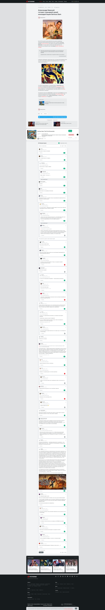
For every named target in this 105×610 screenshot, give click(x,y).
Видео (50, 1)
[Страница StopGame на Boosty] (55, 576)
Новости (40, 1)
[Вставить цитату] (64, 552)
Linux (43, 133)
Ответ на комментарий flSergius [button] (44, 260)
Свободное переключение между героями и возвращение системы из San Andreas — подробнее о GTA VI (33, 569)
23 (63, 571)
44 (46, 7)
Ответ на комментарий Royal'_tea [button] (44, 536)
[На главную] (30, 1)
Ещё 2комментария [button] (44, 179)
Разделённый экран (44, 135)
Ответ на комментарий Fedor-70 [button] (44, 285)
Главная (39, 5)
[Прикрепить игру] (60, 552)
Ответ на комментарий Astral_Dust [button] (44, 395)
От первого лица (50, 135)
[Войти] (78, 1)
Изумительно (44, 96)
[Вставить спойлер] (65, 552)
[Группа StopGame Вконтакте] (60, 576)
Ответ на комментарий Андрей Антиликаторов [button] (46, 430)
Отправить (41, 552)
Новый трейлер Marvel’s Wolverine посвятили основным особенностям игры (46, 569)
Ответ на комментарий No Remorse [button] (45, 173)
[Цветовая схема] (74, 1)
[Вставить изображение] (62, 552)
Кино (41, 113)
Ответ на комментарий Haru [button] (44, 519)
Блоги (53, 1)
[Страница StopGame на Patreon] (58, 576)
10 (76, 571)
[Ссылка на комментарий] (65, 149)
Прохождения (60, 1)
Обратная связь (30, 605)
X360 (47, 133)
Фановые (45, 113)
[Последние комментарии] (76, 1)
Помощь (65, 1)
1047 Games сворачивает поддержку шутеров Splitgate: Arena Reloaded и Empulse (71, 569)
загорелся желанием (45, 43)
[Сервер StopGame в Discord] (76, 576)
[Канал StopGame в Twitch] (74, 576)
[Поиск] (72, 1)
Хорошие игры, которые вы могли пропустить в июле (58, 569)
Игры (44, 1)
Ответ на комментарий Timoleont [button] (44, 215)
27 (38, 571)
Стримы (56, 1)
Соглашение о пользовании (47, 605)
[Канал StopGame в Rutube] (67, 576)
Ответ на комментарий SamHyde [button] (44, 361)
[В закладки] (38, 567)
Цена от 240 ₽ (71, 134)
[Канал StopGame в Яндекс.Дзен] (62, 576)
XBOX (45, 133)
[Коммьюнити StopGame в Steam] (72, 576)
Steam (64, 89)
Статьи (47, 1)
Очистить (76, 137)
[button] (40, 152)
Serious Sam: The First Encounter (46, 131)
